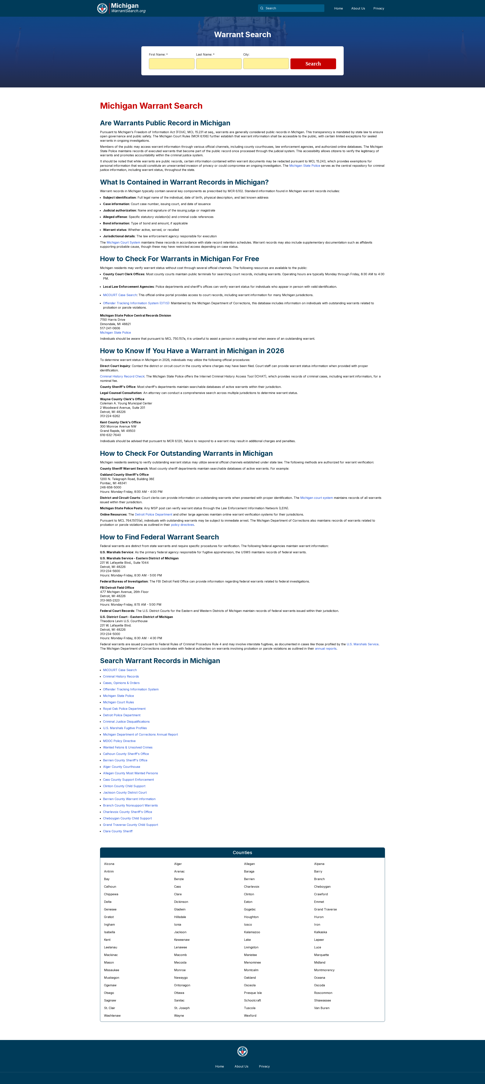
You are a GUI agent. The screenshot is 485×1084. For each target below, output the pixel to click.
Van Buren (321, 1008)
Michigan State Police (304, 165)
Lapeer (319, 940)
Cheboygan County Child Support (127, 818)
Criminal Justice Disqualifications (126, 721)
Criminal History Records (121, 676)
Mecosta (180, 962)
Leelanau (110, 947)
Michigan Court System (123, 242)
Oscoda (319, 985)
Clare (178, 894)
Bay (107, 879)
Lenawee (180, 947)
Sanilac (179, 1000)
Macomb (180, 955)
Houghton (251, 917)
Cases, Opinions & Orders (121, 683)
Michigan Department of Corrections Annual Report (140, 734)
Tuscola (249, 1008)
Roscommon (323, 993)
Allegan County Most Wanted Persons (130, 773)
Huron (319, 917)
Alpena (319, 864)
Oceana (319, 977)
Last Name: (205, 54)
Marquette (321, 955)
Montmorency (324, 970)
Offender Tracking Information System (131, 689)
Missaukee (111, 970)
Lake (247, 940)
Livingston (251, 947)
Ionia (177, 924)
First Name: (158, 54)
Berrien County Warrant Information (129, 799)
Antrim (109, 871)
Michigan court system (316, 498)
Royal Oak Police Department (124, 709)
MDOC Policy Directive (119, 741)
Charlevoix (251, 886)
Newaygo (181, 977)
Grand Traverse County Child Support (130, 825)
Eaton (248, 902)
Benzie (179, 879)
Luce (317, 947)
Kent (107, 940)
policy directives (182, 525)
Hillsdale (180, 917)
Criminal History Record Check (122, 376)
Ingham (109, 924)
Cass (177, 886)
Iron (317, 924)
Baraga (249, 871)
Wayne (179, 1015)
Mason (109, 962)
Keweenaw (182, 940)
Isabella (109, 932)
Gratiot (109, 917)
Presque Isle (253, 993)
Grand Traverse (325, 909)
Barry (318, 871)
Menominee (252, 962)
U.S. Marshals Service (363, 644)
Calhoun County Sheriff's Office (126, 754)
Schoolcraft (252, 1000)
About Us (358, 8)
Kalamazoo (252, 932)
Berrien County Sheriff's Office (125, 760)
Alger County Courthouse (121, 767)
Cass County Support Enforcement (128, 779)
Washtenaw (112, 1015)
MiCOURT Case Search (120, 295)
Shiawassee (322, 1000)
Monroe (180, 970)
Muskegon (111, 977)
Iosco (248, 924)
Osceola (250, 985)
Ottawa (179, 993)
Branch (319, 879)
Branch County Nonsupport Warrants (130, 805)
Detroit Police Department (153, 514)
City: (246, 54)
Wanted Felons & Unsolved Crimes (128, 747)
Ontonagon (182, 985)
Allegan (249, 864)
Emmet (319, 902)
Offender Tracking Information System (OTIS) (136, 303)
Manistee (250, 955)
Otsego (109, 993)
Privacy (378, 8)
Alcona (109, 864)
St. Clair (109, 1008)
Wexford (250, 1015)
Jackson (180, 932)
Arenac (179, 871)
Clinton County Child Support (124, 786)
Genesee (110, 909)
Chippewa (111, 894)
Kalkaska (320, 932)
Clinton (249, 894)
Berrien (249, 879)
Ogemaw (110, 985)
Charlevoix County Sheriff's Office (127, 812)
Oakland (250, 977)
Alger (178, 864)
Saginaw (110, 1000)
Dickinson (181, 902)
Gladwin (179, 909)
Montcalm (251, 970)
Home (338, 8)
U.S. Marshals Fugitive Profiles (125, 728)
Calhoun (110, 886)
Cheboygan (322, 886)
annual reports (325, 648)
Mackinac (111, 955)
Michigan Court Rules (118, 702)
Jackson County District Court (125, 792)
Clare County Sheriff (118, 831)
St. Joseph (182, 1008)
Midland (319, 962)
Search (313, 64)
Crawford (321, 894)
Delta (107, 902)
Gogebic (250, 909)
